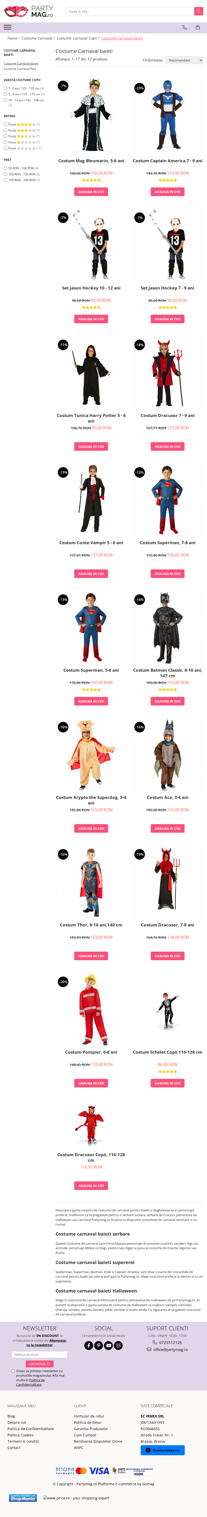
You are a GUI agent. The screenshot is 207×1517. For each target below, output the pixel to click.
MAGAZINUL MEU (22, 1405)
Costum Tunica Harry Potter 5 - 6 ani (91, 418)
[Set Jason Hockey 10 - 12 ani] (91, 246)
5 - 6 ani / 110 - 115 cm (24, 94)
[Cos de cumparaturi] (197, 27)
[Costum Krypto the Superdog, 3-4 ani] (91, 755)
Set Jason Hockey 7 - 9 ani (167, 288)
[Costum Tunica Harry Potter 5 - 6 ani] (91, 373)
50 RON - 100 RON (21, 168)
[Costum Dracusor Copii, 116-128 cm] (91, 1124)
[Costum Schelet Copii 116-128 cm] (168, 1010)
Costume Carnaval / (39, 38)
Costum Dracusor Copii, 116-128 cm (91, 1157)
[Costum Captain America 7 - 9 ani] (168, 116)
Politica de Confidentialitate (30, 1382)
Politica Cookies (21, 1435)
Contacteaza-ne (166, 1450)
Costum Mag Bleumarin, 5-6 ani (91, 161)
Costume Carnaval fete (20, 69)
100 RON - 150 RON (22, 174)
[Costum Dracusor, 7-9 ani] (168, 882)
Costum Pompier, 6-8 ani (91, 1052)
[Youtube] (108, 1345)
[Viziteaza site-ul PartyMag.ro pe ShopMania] (23, 1498)
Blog (11, 1416)
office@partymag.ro (170, 1349)
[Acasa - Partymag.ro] (29, 11)
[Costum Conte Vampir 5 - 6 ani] (91, 500)
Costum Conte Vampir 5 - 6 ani (91, 542)
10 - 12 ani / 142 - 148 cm (26, 100)
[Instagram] (118, 1345)
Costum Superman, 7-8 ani (167, 542)
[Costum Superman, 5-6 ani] (91, 628)
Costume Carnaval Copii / (78, 38)
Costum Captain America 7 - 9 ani (167, 161)
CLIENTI (80, 1405)
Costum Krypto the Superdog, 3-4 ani (91, 800)
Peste (12, 124)
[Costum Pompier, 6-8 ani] (91, 1010)
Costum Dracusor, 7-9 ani (167, 925)
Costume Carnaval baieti (21, 63)
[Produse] (8, 29)
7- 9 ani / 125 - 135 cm (23, 88)
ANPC (78, 1447)
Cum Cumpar (85, 1435)
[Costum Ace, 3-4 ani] (168, 755)
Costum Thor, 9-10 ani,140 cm (91, 925)
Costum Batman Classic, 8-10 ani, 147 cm (167, 673)
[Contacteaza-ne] (184, 27)
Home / (14, 38)
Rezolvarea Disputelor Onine (98, 1441)
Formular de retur (89, 1416)
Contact (14, 1447)
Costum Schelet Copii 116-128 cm (167, 1052)
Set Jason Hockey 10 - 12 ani (91, 288)
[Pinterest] (98, 1345)
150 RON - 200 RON (22, 180)
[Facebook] (88, 1345)
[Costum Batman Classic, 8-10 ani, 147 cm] (168, 628)
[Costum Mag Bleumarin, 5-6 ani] (91, 116)
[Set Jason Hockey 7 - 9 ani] (168, 246)
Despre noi (17, 1422)
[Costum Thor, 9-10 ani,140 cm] (91, 882)
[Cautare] (198, 11)
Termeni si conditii (23, 1441)
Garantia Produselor (91, 1428)
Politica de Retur (88, 1422)
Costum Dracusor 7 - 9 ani (168, 415)
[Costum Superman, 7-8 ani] (168, 500)
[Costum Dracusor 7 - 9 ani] (168, 373)
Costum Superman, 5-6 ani (91, 670)
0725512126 (170, 1342)
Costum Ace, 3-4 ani (167, 797)
